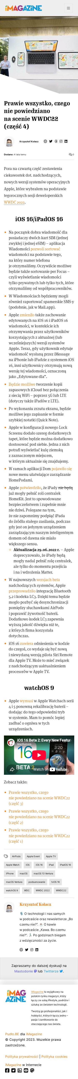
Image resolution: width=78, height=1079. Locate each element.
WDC (27, 890)
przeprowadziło (22, 590)
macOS (23, 873)
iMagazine (37, 991)
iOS (28, 864)
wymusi (26, 700)
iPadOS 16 (65, 864)
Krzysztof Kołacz (29, 141)
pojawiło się (62, 468)
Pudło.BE (12, 1034)
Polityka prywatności (21, 1056)
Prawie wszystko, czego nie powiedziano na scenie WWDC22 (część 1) (39, 835)
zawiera (26, 643)
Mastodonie (24, 971)
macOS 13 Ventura (43, 873)
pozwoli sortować (45, 248)
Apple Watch (13, 864)
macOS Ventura (14, 882)
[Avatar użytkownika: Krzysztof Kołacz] (9, 907)
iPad (51, 864)
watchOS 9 (12, 890)
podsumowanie (36, 882)
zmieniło (27, 314)
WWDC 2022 (14, 202)
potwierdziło (30, 487)
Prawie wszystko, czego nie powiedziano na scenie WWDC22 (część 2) (39, 816)
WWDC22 (61, 890)
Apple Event (33, 856)
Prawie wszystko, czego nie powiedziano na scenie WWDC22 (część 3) (39, 798)
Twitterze (51, 971)
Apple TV (51, 856)
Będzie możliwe (22, 384)
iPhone (10, 873)
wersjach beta (48, 579)
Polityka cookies (54, 1056)
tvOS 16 (55, 882)
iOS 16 (39, 864)
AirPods (16, 856)
